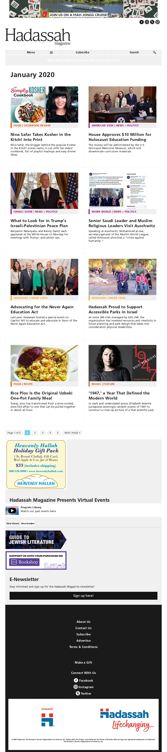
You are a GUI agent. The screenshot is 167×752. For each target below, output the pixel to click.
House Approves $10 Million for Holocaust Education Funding (120, 137)
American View (102, 125)
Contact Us (83, 628)
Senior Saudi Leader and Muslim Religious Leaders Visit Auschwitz (122, 223)
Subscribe (82, 52)
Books (96, 384)
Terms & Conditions (83, 647)
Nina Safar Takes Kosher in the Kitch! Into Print (41, 137)
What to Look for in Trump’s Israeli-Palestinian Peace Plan (39, 223)
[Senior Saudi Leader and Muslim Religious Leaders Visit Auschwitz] (122, 191)
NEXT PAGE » (72, 432)
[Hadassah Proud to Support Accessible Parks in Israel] (122, 277)
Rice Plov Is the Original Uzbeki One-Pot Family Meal (42, 396)
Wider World (101, 211)
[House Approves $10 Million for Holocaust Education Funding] (122, 104)
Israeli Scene (23, 211)
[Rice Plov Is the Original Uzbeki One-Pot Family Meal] (44, 363)
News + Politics (127, 125)
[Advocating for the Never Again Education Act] (44, 277)
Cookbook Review (37, 125)
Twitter (85, 693)
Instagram (86, 687)
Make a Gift (83, 662)
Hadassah (21, 297)
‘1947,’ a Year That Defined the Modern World (119, 396)
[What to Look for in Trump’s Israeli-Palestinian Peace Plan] (44, 191)
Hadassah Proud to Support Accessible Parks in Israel (116, 309)
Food (17, 125)
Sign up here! (83, 596)
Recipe (28, 384)
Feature (109, 384)
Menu (31, 52)
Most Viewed (13, 523)
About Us (84, 622)
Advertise (83, 640)
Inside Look (39, 297)
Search (134, 52)
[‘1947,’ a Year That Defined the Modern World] (122, 363)
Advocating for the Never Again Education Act (42, 309)
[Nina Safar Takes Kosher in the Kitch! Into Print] (44, 104)
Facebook (85, 680)
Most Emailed (27, 523)
